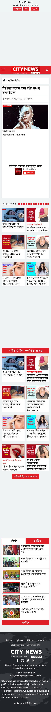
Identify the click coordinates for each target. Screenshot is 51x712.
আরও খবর (9, 204)
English (17, 9)
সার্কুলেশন (19, 640)
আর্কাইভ (25, 622)
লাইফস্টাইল (14, 80)
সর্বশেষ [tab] (13, 540)
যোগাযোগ (41, 640)
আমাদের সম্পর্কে (17, 645)
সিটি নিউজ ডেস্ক (9, 131)
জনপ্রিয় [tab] (37, 541)
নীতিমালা (30, 640)
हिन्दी (26, 9)
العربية (34, 9)
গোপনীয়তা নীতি (33, 645)
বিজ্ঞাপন (9, 640)
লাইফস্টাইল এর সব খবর (25, 476)
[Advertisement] (25, 39)
